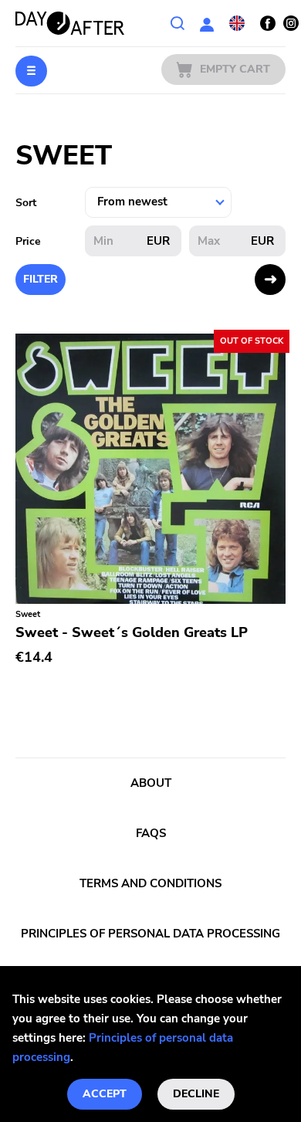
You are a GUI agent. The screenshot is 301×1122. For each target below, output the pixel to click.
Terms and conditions (150, 883)
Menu (31, 71)
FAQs (151, 833)
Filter (40, 279)
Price (28, 241)
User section (207, 23)
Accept (105, 1093)
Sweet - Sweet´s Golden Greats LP (131, 632)
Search (177, 23)
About (150, 783)
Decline (196, 1093)
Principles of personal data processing (150, 933)
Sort (25, 202)
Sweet (27, 614)
